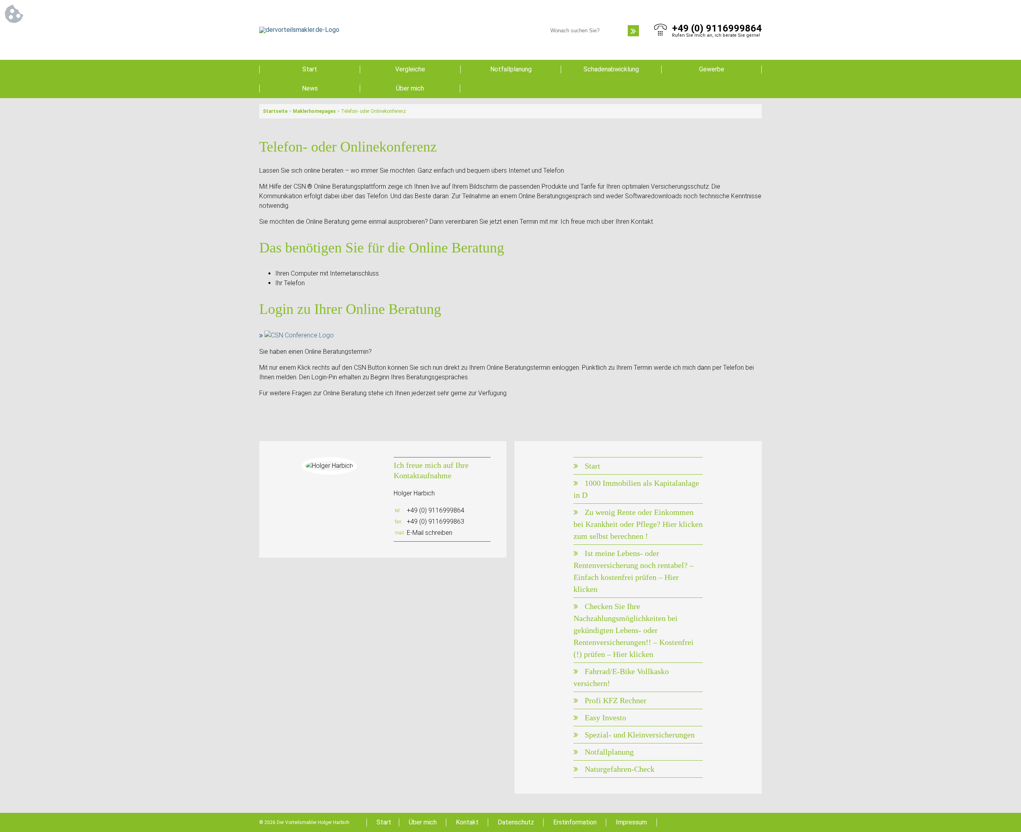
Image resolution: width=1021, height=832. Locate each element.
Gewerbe (711, 69)
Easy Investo (605, 717)
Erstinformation (575, 822)
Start (309, 69)
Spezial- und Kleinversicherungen (640, 734)
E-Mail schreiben (429, 532)
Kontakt (467, 822)
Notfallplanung (511, 69)
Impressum (631, 822)
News (310, 88)
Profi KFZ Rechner (616, 700)
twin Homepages (743, 822)
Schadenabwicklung (611, 69)
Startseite (275, 111)
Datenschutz (516, 822)
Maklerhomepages (314, 111)
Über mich (410, 88)
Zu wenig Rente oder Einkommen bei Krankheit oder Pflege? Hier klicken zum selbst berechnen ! (638, 524)
